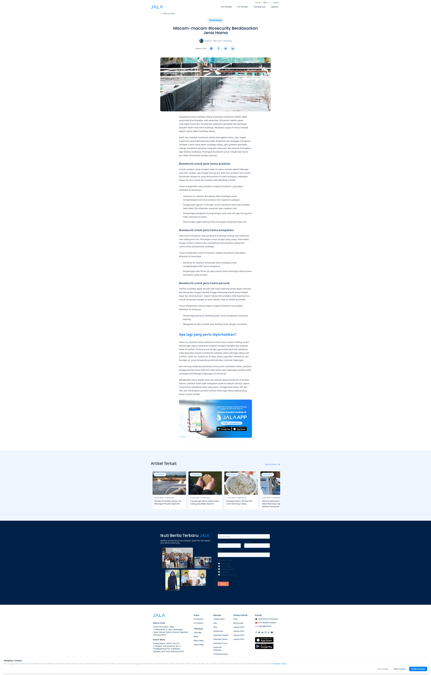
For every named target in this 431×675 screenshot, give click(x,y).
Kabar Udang (198, 641)
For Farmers (242, 6)
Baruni (196, 636)
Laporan (274, 6)
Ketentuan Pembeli (220, 635)
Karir (215, 623)
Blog (215, 627)
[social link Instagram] (265, 632)
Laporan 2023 (238, 639)
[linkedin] (232, 48)
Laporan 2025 (238, 631)
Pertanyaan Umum (220, 654)
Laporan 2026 (238, 627)
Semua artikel (169, 13)
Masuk (275, 2)
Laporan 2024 (238, 635)
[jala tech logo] (157, 7)
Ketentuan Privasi (220, 643)
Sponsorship (238, 623)
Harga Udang (199, 645)
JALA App (197, 632)
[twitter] (225, 48)
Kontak (258, 2)
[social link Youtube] (272, 632)
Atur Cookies (383, 669)
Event (235, 619)
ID (266, 2)
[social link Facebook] (256, 632)
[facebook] (218, 48)
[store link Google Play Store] (264, 646)
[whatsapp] (211, 48)
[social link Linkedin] (262, 632)
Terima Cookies (418, 669)
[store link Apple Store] (264, 640)
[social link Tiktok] (269, 632)
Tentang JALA (259, 6)
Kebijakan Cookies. (280, 664)
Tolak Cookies (400, 669)
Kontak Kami (218, 631)
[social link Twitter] (259, 632)
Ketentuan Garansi (220, 639)
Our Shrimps (226, 6)
